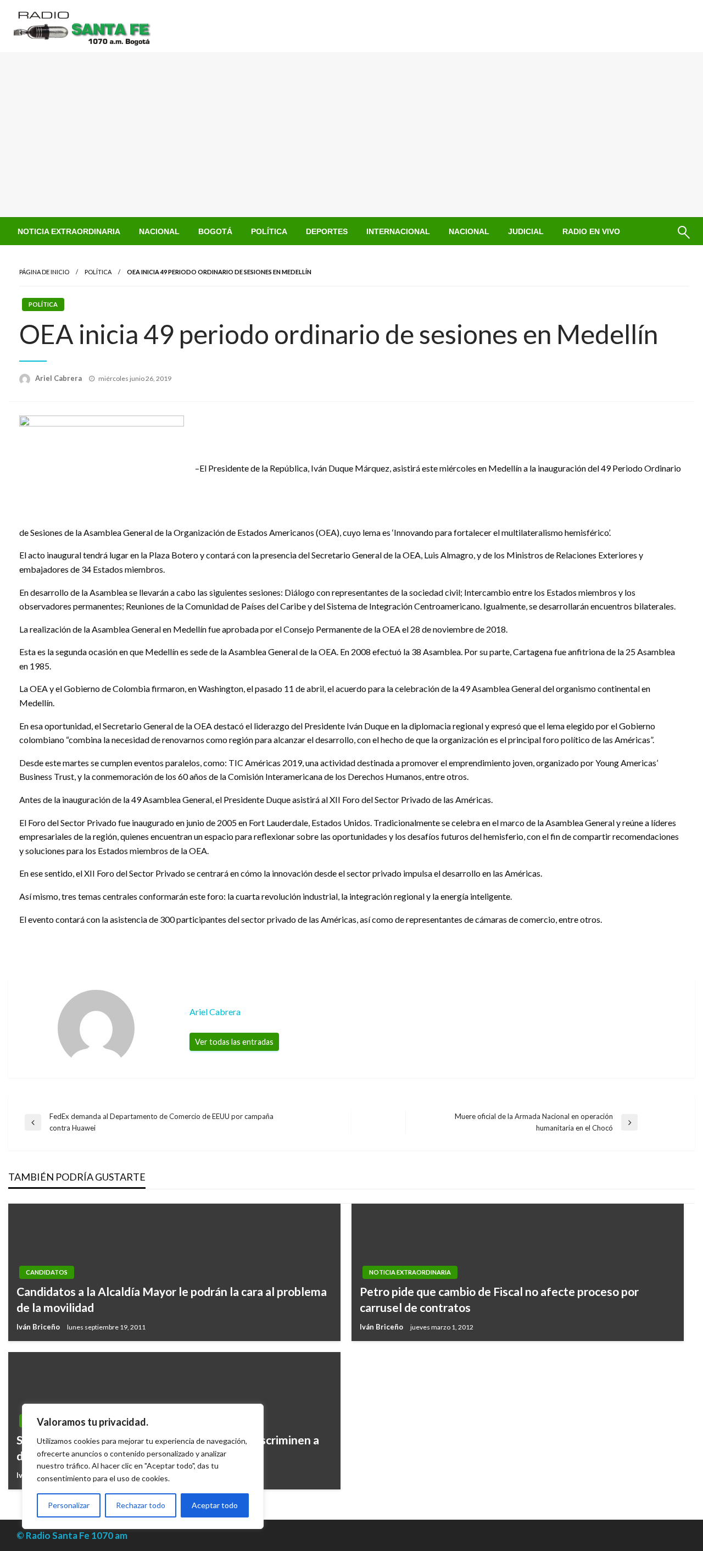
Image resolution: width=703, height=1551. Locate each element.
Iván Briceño (39, 1326)
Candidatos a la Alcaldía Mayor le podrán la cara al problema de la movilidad (171, 1299)
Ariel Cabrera (59, 378)
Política (269, 231)
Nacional (159, 231)
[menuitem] (69, 231)
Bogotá (215, 231)
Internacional (398, 231)
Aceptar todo (215, 1505)
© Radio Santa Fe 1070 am (71, 1535)
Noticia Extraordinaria (69, 231)
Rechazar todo (140, 1505)
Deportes (327, 231)
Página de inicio (44, 271)
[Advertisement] (351, 135)
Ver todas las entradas (234, 1041)
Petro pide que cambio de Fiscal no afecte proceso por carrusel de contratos (499, 1299)
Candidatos (47, 1272)
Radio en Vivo (591, 231)
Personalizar (69, 1505)
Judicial (526, 231)
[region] (143, 1466)
